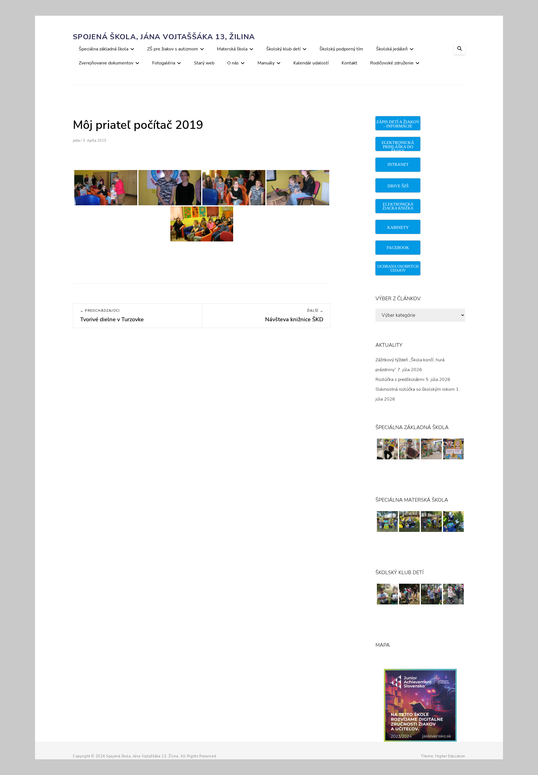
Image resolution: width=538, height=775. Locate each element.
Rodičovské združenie (392, 63)
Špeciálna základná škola (103, 49)
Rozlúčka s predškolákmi (400, 379)
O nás (233, 63)
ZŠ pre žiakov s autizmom (172, 49)
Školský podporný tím (341, 49)
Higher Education (450, 756)
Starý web (204, 63)
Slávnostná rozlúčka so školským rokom (415, 389)
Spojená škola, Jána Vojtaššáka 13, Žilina (164, 37)
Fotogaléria (163, 63)
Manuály (266, 63)
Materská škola (232, 49)
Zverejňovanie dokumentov (106, 63)
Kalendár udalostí (311, 63)
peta (76, 140)
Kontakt (349, 63)
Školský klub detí (283, 49)
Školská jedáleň (392, 49)
